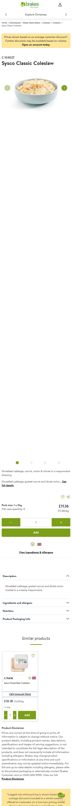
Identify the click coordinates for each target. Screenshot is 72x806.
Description (9, 576)
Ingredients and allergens (17, 603)
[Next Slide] (66, 14)
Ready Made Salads (31, 22)
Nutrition (8, 611)
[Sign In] (60, 5)
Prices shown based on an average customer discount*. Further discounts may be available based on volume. (36, 40)
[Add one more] (61, 522)
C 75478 (8, 678)
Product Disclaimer (13, 779)
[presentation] (36, 589)
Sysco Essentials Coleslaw (17, 683)
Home (4, 22)
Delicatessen (15, 22)
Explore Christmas (36, 14)
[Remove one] (11, 522)
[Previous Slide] (6, 14)
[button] (33, 544)
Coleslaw (46, 22)
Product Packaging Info (16, 619)
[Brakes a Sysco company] (30, 5)
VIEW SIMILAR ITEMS (20, 694)
